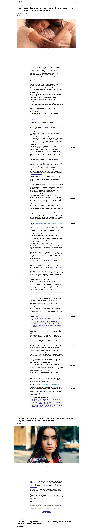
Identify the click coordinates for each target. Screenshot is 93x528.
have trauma (53, 267)
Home (18, 5)
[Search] (73, 2)
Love (28, 1)
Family (41, 1)
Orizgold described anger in (40, 260)
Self (38, 1)
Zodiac (31, 1)
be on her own (44, 133)
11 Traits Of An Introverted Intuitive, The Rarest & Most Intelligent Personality (46, 326)
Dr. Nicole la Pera (46, 183)
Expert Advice (67, 1)
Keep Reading (46, 512)
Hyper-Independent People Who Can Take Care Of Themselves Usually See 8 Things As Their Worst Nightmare (46, 403)
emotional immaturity (36, 174)
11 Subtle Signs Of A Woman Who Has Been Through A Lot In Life (46, 323)
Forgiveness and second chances (38, 272)
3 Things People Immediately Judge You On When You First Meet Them (46, 319)
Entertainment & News (47, 1)
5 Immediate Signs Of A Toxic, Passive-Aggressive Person (45, 321)
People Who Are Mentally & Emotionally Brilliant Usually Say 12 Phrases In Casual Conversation (46, 400)
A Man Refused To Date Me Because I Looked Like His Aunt (48, 294)
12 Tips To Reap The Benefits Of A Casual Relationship (47, 384)
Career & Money (62, 1)
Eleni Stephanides (20, 15)
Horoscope (35, 1)
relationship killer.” (51, 243)
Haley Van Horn (20, 423)
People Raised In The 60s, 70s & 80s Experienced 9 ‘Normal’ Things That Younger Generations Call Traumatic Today (47, 406)
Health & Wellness (55, 1)
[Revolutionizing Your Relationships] (22, 2)
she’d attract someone (52, 127)
